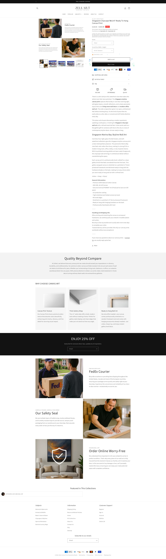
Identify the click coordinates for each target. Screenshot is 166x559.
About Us (70, 521)
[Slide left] (37, 64)
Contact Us (70, 524)
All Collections (71, 518)
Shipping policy (107, 555)
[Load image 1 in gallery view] (44, 64)
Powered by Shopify (72, 555)
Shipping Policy (71, 509)
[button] (37, 8)
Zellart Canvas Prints (63, 555)
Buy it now (111, 64)
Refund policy (82, 555)
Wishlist (101, 518)
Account (101, 515)
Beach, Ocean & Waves (41, 515)
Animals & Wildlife (40, 512)
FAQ (68, 527)
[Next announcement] (130, 1)
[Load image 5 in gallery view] (79, 64)
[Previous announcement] (36, 1)
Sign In (101, 512)
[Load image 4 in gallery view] (70, 64)
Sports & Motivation (40, 521)
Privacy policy (90, 555)
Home (69, 515)
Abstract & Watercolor (41, 509)
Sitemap (69, 530)
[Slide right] (86, 64)
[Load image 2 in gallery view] (53, 64)
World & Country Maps (41, 524)
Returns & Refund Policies (74, 512)
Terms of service (98, 555)
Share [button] (95, 245)
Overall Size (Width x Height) (99, 47)
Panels (93, 39)
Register (101, 509)
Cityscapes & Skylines (41, 518)
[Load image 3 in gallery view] (62, 64)
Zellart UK (102, 521)
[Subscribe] (96, 349)
